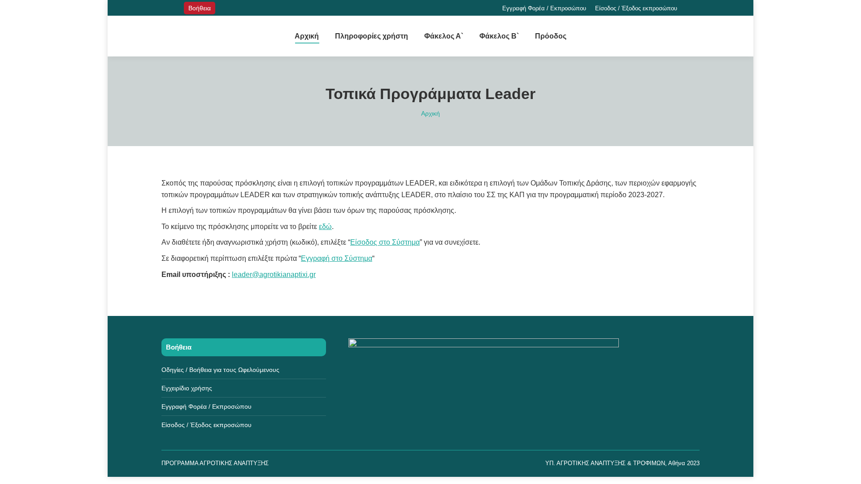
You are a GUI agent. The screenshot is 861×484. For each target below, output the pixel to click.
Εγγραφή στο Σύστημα (336, 258)
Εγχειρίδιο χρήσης (186, 388)
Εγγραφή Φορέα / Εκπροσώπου (206, 406)
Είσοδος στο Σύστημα (385, 242)
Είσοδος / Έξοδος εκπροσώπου (206, 424)
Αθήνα (676, 463)
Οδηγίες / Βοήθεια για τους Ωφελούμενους (220, 369)
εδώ (325, 226)
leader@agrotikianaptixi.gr (274, 274)
